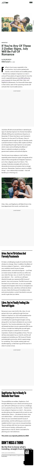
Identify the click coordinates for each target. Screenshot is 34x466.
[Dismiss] (31, 451)
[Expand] (26, 451)
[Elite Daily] (5, 3)
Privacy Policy (4, 456)
